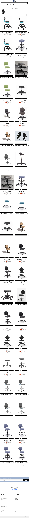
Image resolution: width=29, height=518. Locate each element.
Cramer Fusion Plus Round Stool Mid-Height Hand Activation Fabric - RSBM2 (21, 463)
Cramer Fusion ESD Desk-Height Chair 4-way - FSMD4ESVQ (22, 304)
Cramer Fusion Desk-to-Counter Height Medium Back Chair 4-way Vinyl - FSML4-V (21, 236)
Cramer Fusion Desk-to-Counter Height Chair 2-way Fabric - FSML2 (7, 145)
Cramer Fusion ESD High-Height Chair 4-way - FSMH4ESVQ (7, 123)
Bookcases (16, 499)
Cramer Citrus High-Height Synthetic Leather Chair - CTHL (22, 395)
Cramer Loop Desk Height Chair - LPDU (7, 54)
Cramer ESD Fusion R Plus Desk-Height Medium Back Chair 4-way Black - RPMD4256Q (21, 327)
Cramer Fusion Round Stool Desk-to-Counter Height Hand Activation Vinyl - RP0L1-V (22, 77)
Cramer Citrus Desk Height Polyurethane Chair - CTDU (7, 417)
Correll (1, 512)
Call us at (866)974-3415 (14, 489)
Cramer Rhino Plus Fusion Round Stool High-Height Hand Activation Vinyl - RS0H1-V (7, 191)
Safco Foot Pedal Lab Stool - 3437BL (7, 304)
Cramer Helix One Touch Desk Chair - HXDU (22, 349)
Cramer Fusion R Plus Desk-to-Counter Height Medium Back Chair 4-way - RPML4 (22, 259)
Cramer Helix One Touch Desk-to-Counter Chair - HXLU (21, 282)
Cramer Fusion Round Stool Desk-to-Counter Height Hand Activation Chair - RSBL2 (7, 100)
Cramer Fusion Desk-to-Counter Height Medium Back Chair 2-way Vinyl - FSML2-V (7, 259)
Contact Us (2, 499)
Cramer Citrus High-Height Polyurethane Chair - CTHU (7, 395)
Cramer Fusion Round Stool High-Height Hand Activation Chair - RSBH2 (22, 440)
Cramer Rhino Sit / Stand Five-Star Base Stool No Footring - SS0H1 (21, 168)
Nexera (15, 511)
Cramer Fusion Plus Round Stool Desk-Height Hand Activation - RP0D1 (7, 236)
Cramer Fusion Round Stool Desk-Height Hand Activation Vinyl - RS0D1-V (7, 214)
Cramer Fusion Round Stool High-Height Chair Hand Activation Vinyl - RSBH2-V (7, 440)
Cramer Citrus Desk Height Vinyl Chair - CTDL (22, 417)
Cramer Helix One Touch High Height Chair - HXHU (7, 349)
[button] (27, 7)
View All (15, 512)
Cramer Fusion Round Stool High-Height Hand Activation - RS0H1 (22, 191)
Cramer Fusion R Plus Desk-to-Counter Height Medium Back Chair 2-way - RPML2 (7, 282)
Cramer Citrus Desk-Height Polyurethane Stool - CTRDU (7, 372)
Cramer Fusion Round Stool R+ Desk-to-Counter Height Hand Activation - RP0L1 (21, 100)
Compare (13, 31)
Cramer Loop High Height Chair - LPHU (7, 32)
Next (16, 472)
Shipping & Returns (3, 500)
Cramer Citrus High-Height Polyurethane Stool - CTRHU (21, 372)
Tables (16, 498)
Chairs (16, 500)
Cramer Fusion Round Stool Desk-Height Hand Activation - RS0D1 (22, 214)
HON (1, 511)
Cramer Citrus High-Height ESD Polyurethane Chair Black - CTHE (22, 145)
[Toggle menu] (1, 1)
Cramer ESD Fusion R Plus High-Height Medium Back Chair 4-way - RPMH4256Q (7, 327)
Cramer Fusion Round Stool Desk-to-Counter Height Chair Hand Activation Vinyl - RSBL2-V (7, 77)
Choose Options (6, 31)
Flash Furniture (2, 510)
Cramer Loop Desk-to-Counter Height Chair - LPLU (22, 32)
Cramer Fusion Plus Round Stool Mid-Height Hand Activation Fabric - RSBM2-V (7, 463)
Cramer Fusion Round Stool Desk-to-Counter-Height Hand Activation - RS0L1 (22, 55)
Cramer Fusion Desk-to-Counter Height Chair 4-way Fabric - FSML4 (22, 123)
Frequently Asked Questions (4, 498)
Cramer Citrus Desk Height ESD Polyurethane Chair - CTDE (7, 168)
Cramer (15, 510)
